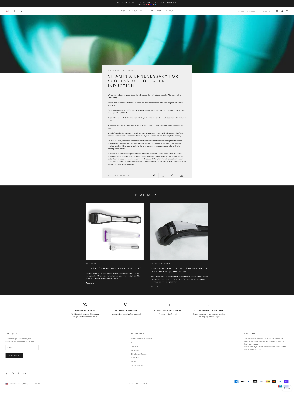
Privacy (133, 362)
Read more (90, 283)
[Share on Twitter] (163, 175)
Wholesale (135, 350)
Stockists (134, 346)
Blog (159, 11)
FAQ (132, 342)
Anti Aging (128, 70)
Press (150, 11)
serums (158, 146)
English (266, 11)
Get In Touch (135, 358)
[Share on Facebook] (153, 175)
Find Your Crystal (136, 11)
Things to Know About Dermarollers (114, 268)
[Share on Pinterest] (172, 175)
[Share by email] (181, 175)
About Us (169, 11)
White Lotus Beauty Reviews (141, 339)
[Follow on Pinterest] (18, 373)
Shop (123, 11)
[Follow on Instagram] (12, 373)
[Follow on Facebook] (7, 373)
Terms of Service (137, 365)
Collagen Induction (160, 264)
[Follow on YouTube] (24, 373)
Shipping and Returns (139, 354)
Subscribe (14, 355)
